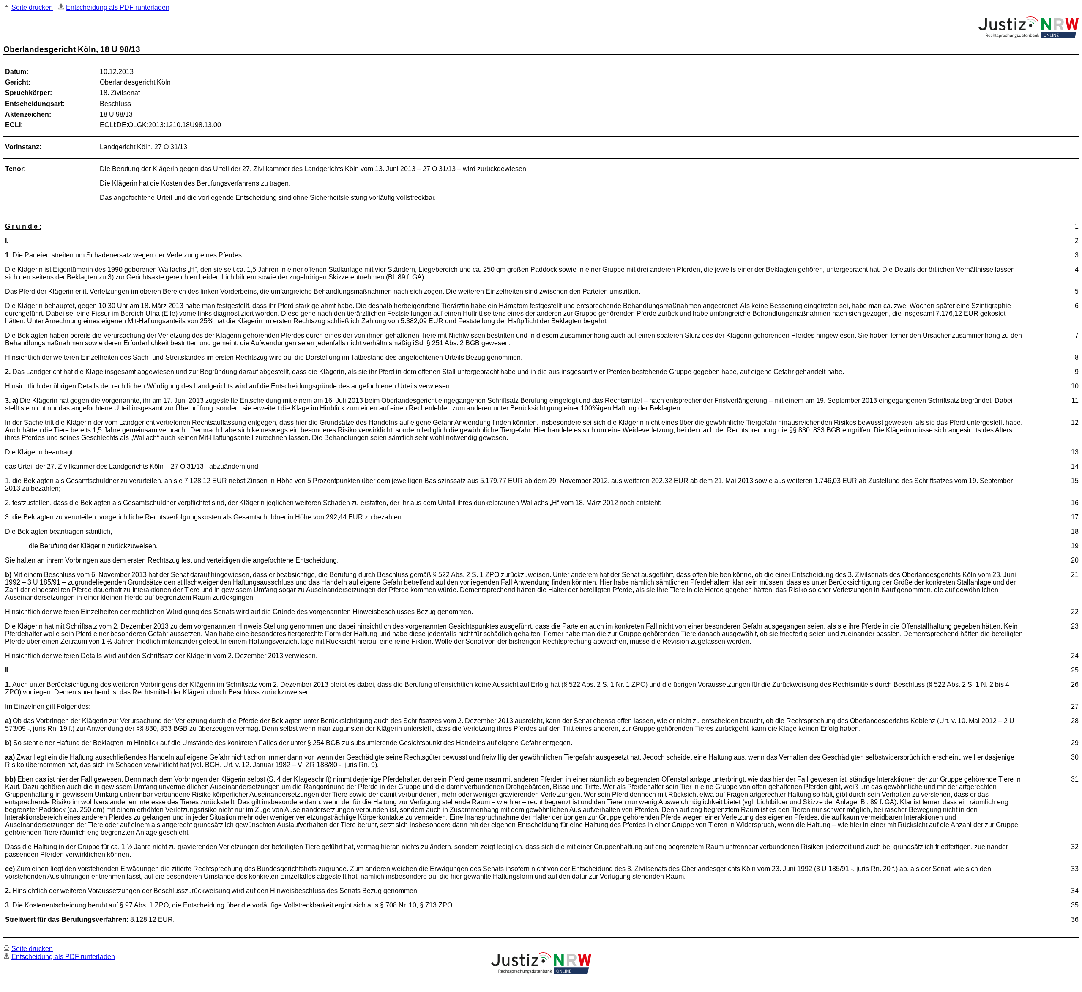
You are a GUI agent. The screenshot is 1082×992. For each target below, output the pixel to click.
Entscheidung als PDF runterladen (117, 7)
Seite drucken (32, 7)
